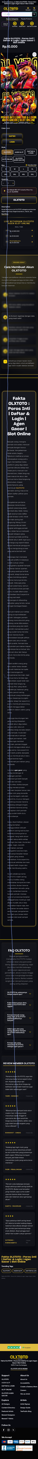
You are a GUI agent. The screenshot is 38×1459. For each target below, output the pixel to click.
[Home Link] (10, 9)
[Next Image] (33, 73)
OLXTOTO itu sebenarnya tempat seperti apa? (17, 993)
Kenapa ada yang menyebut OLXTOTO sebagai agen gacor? (15, 1044)
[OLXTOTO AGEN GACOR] (19, 28)
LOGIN (12, 142)
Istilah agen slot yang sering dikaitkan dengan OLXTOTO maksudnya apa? (16, 1031)
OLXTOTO (19, 199)
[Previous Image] (4, 73)
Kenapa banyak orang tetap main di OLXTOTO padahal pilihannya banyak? (16, 1017)
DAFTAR (12, 136)
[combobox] (17, 14)
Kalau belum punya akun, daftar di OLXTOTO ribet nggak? (17, 1004)
